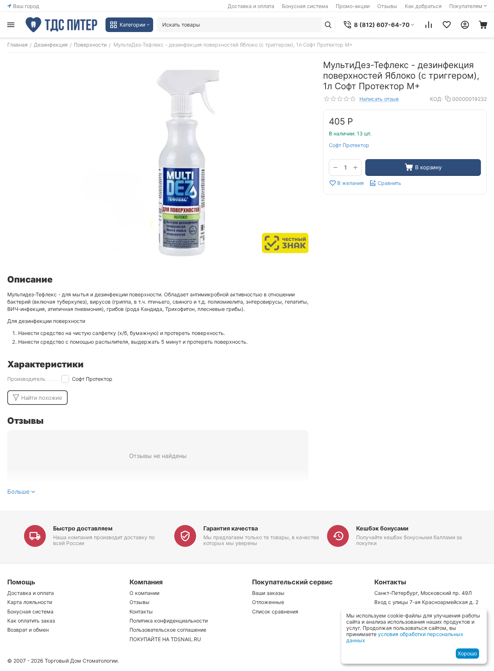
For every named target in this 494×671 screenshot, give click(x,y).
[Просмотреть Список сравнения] (428, 24)
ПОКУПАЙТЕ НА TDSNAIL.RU (165, 639)
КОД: (436, 99)
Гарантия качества (230, 528)
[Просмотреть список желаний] (446, 24)
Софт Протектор (349, 145)
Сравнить (389, 183)
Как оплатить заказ (31, 620)
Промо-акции (353, 6)
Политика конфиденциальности (169, 620)
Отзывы (387, 6)
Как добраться (423, 6)
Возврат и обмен (28, 630)
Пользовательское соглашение (168, 630)
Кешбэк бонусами (382, 528)
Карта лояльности (29, 602)
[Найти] (328, 24)
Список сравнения (275, 611)
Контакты (141, 611)
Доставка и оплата (251, 6)
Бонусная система (305, 6)
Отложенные (268, 602)
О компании (144, 593)
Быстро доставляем (82, 528)
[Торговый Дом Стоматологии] (61, 25)
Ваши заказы (268, 593)
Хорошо (467, 653)
